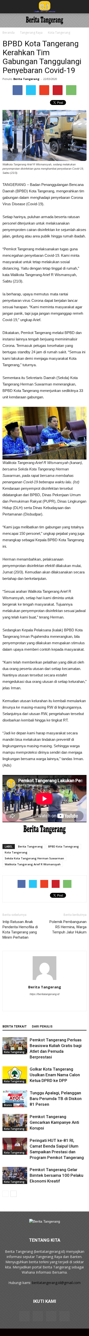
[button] (82, 6)
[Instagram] (50, 1004)
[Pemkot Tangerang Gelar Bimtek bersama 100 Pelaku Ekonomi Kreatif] (14, 1175)
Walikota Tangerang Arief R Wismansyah (33, 864)
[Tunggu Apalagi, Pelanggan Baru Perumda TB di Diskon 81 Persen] (14, 1098)
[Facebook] (29, 1004)
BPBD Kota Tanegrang (63, 846)
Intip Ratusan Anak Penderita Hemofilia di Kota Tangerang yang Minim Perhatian (20, 930)
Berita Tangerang (26, 79)
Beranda (8, 32)
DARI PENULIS (42, 1026)
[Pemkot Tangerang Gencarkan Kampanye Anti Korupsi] (14, 1122)
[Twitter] (60, 1004)
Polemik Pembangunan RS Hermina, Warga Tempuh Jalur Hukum (68, 927)
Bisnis (8, 1105)
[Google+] (39, 1004)
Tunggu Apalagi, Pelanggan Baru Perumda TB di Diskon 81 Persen (56, 1098)
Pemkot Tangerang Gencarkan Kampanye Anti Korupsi (54, 1122)
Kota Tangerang (59, 32)
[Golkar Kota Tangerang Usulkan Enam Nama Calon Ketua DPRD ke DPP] (14, 1074)
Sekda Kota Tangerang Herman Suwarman (34, 858)
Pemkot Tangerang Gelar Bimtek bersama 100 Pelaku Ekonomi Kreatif (56, 1175)
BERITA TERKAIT (14, 1026)
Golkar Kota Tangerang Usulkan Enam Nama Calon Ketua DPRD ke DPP (55, 1075)
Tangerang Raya (31, 32)
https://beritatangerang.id (44, 994)
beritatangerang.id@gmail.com (56, 1282)
